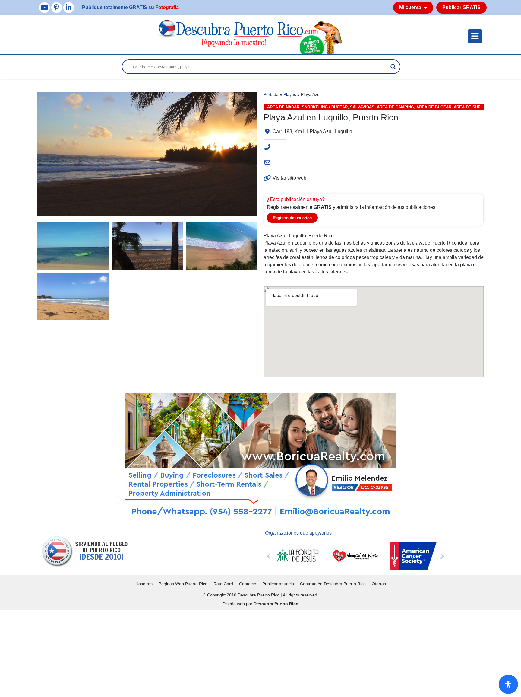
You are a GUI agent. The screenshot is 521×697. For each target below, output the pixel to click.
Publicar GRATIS (461, 7)
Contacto (247, 583)
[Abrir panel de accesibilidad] (508, 684)
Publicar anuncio (278, 583)
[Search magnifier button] (393, 66)
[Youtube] (44, 7)
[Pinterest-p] (56, 7)
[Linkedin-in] (68, 7)
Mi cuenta (410, 7)
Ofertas (379, 583)
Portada (271, 94)
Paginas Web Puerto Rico (183, 583)
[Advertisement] (181, 652)
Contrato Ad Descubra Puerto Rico (333, 583)
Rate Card (223, 583)
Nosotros (144, 583)
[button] (269, 556)
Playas (289, 94)
